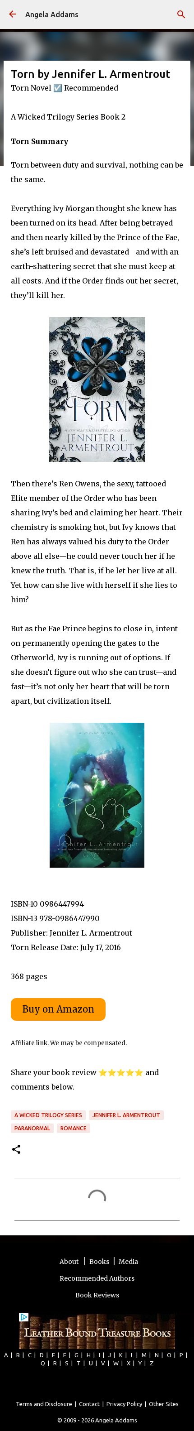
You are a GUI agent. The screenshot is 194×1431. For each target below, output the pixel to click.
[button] (16, 1150)
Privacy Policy (124, 1404)
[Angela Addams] (12, 15)
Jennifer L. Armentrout (126, 1115)
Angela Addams (52, 14)
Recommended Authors (97, 1278)
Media (128, 1262)
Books (99, 1262)
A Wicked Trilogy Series (48, 1115)
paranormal (32, 1128)
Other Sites (164, 1404)
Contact (89, 1404)
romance (73, 1128)
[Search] (181, 14)
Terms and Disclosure (44, 1404)
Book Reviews (97, 1295)
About (70, 1262)
